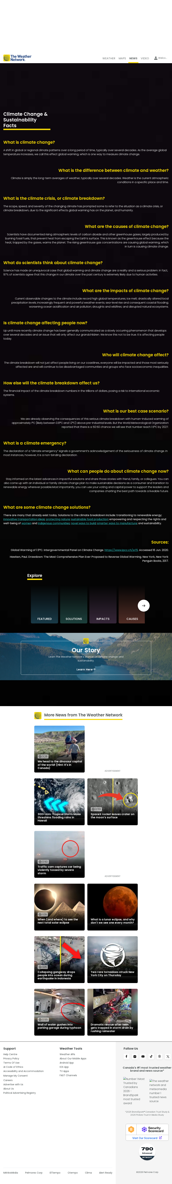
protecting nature (58, 519)
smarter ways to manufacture (117, 523)
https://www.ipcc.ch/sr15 (121, 550)
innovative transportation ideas (24, 519)
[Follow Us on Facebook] (126, 1057)
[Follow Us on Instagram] (135, 1057)
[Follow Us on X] (168, 1057)
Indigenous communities (54, 523)
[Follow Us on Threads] (159, 1057)
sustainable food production (89, 519)
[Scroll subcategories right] (144, 606)
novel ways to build (83, 523)
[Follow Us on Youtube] (143, 1057)
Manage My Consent (15, 1075)
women (26, 523)
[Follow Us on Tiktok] (151, 1057)
